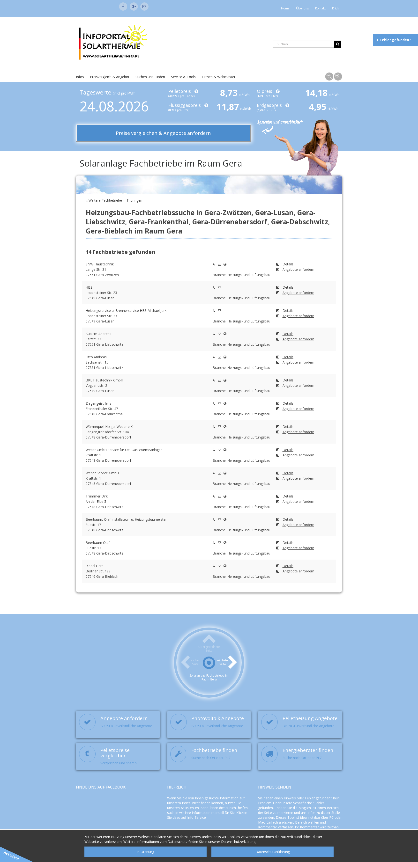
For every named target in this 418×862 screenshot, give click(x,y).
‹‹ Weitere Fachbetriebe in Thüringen (114, 200)
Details (288, 264)
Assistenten (190, 807)
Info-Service (196, 817)
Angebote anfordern (298, 269)
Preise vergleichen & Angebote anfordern (163, 133)
